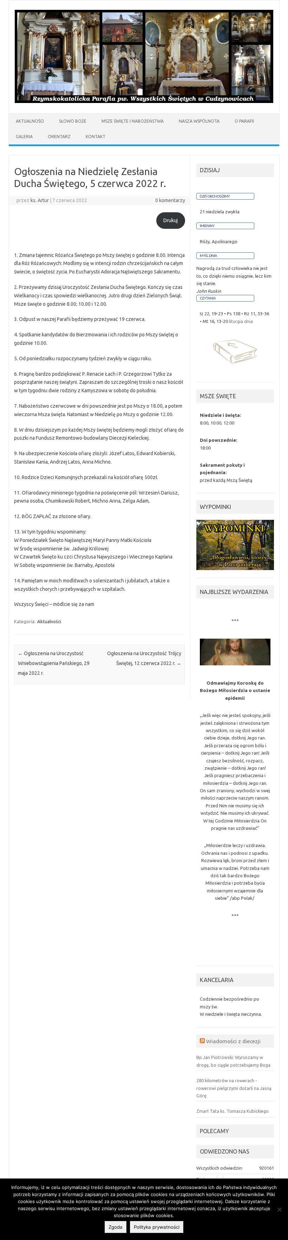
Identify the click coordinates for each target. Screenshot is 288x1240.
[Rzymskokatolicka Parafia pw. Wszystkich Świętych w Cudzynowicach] (144, 101)
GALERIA (24, 136)
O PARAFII (244, 121)
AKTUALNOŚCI (30, 121)
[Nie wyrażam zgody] (279, 1209)
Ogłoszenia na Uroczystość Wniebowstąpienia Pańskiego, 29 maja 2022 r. (54, 663)
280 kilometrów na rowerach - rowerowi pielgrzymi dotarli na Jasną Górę (233, 1088)
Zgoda (116, 1227)
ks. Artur (40, 200)
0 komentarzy (170, 200)
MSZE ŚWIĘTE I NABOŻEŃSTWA (133, 121)
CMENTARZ (59, 136)
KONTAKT (95, 136)
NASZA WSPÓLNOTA (199, 121)
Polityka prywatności (156, 1227)
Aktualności (49, 621)
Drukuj (170, 220)
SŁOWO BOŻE (72, 121)
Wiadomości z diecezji (233, 1041)
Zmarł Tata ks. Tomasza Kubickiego (232, 1111)
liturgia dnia (241, 321)
